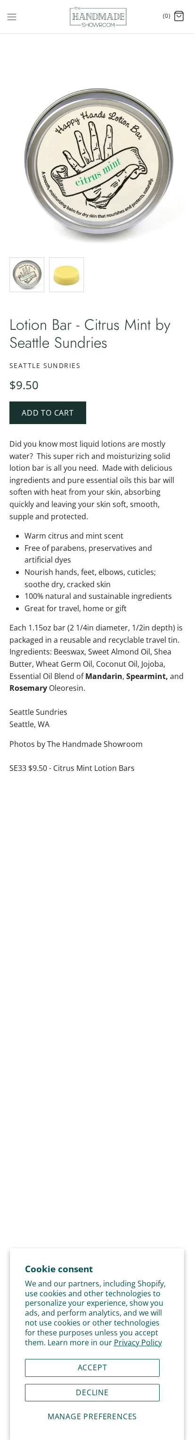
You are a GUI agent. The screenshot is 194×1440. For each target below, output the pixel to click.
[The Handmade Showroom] (97, 17)
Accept (92, 1367)
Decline (92, 1392)
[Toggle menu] (12, 16)
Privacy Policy (138, 1342)
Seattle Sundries (45, 365)
